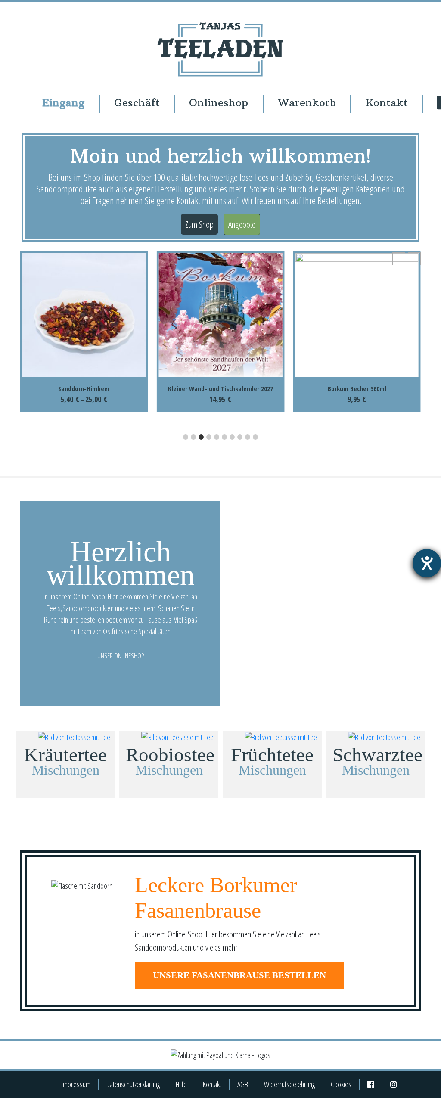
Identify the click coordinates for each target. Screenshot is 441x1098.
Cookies (341, 1084)
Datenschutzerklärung (133, 1084)
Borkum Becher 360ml (220, 388)
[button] (414, 258)
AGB (242, 1084)
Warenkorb (307, 102)
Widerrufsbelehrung (289, 1084)
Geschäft (137, 102)
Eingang (63, 102)
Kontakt (387, 102)
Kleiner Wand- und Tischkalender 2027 (84, 388)
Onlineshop (218, 102)
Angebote (241, 224)
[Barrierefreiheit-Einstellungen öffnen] (427, 563)
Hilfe (181, 1084)
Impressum (76, 1084)
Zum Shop (199, 224)
